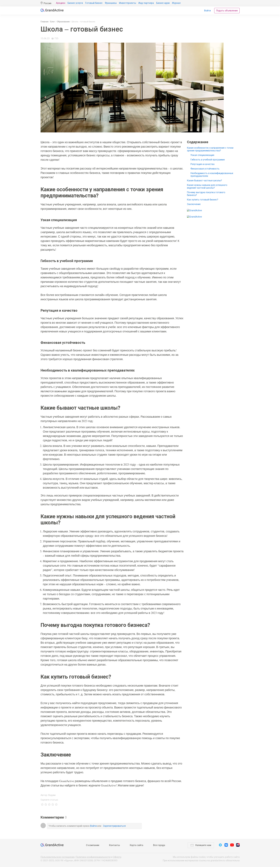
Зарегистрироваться (114, 826)
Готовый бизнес (94, 3)
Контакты (114, 845)
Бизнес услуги (75, 3)
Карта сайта (136, 845)
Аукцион (60, 3)
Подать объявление (227, 10)
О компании (92, 845)
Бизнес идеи (163, 3)
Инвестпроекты (127, 3)
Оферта (117, 857)
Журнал (176, 3)
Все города (159, 845)
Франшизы (111, 3)
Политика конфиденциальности (93, 857)
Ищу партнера (146, 3)
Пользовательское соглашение (58, 857)
